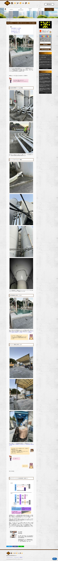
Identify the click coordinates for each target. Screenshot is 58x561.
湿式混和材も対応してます (15, 31)
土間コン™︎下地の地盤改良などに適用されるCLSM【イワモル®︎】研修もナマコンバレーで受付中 (45, 82)
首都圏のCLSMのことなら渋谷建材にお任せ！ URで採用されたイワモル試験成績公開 (44, 89)
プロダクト (11, 9)
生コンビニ (40, 9)
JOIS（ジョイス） (9, 14)
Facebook (15, 546)
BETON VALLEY (20, 9)
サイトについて (16, 557)
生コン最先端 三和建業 (42, 57)
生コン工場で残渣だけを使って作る (44, 55)
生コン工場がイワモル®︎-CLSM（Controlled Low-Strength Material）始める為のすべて (44, 78)
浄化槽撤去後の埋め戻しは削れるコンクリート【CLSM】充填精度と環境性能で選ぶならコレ (44, 75)
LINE (21, 546)
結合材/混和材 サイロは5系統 (16, 28)
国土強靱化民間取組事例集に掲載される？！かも (44, 62)
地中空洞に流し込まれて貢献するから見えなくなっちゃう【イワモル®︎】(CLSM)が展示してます (44, 85)
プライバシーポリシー (10, 557)
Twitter (9, 546)
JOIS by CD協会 (49, 9)
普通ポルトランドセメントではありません (44, 59)
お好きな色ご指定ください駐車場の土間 (44, 65)
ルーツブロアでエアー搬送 (15, 29)
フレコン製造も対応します (15, 32)
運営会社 (21, 557)
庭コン (30, 9)
